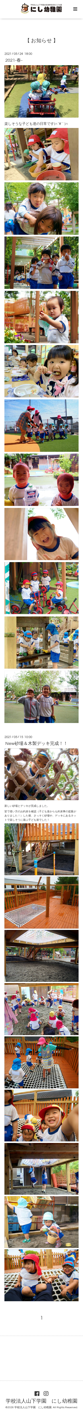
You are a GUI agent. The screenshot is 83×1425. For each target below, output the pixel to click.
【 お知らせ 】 (41, 40)
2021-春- (14, 60)
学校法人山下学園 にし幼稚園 (41, 1401)
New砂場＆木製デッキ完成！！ (36, 743)
